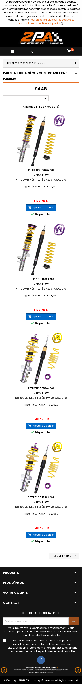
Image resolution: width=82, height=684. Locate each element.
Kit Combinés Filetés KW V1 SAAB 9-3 (41, 180)
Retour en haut (64, 556)
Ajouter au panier (41, 207)
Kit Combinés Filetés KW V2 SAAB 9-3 (41, 398)
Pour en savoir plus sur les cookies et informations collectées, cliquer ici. (46, 21)
